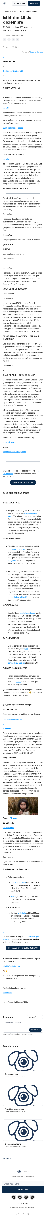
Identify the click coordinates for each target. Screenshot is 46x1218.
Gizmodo (13, 818)
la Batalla (22, 913)
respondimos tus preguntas (14, 452)
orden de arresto (18, 549)
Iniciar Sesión (19, 3)
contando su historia (16, 663)
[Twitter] (13, 1197)
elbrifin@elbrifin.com (11, 966)
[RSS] (32, 1197)
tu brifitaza (7, 993)
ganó (26, 649)
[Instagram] (26, 1197)
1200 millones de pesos (13, 128)
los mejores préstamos (12, 719)
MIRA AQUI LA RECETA (23, 482)
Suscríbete (34, 3)
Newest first (33, 1017)
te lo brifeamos (9, 442)
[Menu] (42, 3)
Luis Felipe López (18, 883)
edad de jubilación (20, 597)
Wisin (13, 896)
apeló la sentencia (27, 613)
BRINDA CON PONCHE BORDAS (23, 948)
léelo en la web (36, 52)
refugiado (12, 561)
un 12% (6, 108)
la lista (18, 682)
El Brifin (6, 11)
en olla (6, 159)
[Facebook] (20, 1197)
